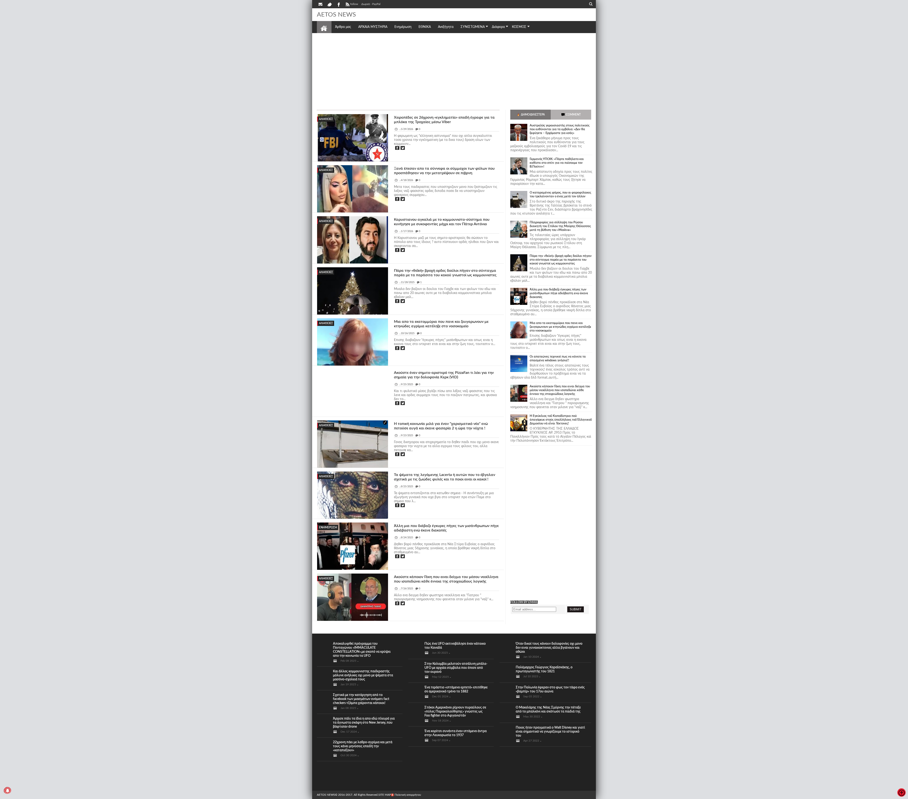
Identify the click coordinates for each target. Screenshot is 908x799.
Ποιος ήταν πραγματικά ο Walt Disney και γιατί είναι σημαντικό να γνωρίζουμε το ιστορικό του (550, 731)
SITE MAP (384, 794)
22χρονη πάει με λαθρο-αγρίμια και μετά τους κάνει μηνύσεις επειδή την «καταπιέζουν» (362, 746)
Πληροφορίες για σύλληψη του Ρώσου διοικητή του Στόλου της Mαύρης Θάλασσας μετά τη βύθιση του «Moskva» (560, 226)
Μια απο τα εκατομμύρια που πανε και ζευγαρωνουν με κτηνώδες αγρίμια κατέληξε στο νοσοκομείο (560, 327)
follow (354, 4)
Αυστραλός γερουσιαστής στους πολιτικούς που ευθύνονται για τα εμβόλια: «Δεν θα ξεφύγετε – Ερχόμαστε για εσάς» (559, 129)
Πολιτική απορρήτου (408, 794)
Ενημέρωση (328, 527)
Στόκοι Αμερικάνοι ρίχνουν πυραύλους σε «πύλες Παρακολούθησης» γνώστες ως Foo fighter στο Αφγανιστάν (455, 711)
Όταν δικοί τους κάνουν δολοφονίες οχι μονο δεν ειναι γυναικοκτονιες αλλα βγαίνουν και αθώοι (549, 647)
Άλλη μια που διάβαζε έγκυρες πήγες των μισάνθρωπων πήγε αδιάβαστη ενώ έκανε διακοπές (559, 293)
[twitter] (329, 4)
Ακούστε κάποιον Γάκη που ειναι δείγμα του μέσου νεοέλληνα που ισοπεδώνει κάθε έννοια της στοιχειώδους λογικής (560, 390)
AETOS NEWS (326, 794)
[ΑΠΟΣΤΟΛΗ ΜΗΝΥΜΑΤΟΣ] (321, 4)
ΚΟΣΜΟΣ (519, 27)
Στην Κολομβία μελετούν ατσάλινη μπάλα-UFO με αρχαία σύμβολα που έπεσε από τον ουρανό (455, 668)
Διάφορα (498, 27)
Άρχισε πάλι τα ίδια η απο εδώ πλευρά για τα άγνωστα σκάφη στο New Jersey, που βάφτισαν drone (364, 722)
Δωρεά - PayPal (370, 4)
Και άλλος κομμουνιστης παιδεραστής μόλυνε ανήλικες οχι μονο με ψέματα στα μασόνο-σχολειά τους (363, 675)
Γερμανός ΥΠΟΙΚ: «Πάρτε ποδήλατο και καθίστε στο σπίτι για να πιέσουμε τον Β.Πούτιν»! (557, 163)
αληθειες (326, 119)
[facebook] (338, 4)
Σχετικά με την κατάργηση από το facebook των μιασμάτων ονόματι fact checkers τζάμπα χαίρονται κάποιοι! (361, 699)
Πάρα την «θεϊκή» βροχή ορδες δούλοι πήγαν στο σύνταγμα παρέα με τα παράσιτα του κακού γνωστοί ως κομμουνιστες (561, 260)
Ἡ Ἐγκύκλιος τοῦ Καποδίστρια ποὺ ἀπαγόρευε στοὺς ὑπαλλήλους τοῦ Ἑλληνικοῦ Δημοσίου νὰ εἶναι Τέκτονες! (561, 420)
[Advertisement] (454, 69)
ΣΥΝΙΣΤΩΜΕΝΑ (473, 27)
